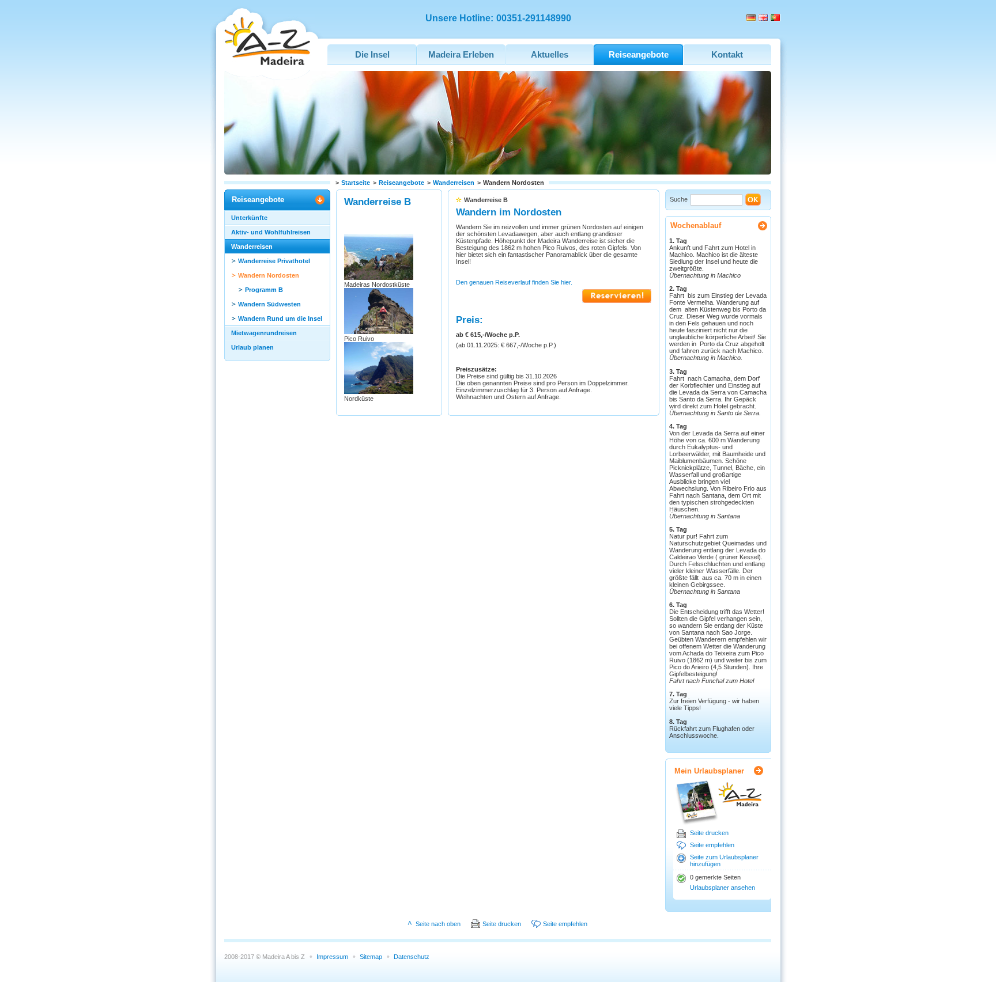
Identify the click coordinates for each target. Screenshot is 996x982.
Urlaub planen (252, 347)
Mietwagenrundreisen (264, 332)
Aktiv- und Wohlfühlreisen (271, 232)
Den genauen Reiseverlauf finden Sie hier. (514, 282)
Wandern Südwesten (269, 304)
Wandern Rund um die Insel (280, 318)
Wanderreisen (453, 182)
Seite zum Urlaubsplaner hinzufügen (724, 860)
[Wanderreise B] (616, 300)
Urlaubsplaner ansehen (722, 887)
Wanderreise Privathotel (274, 260)
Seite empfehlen (712, 844)
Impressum (332, 956)
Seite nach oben (438, 923)
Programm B (264, 289)
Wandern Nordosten (268, 275)
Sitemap (371, 956)
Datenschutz (411, 956)
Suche (679, 199)
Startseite (355, 182)
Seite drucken (709, 832)
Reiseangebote (401, 182)
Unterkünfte (249, 217)
